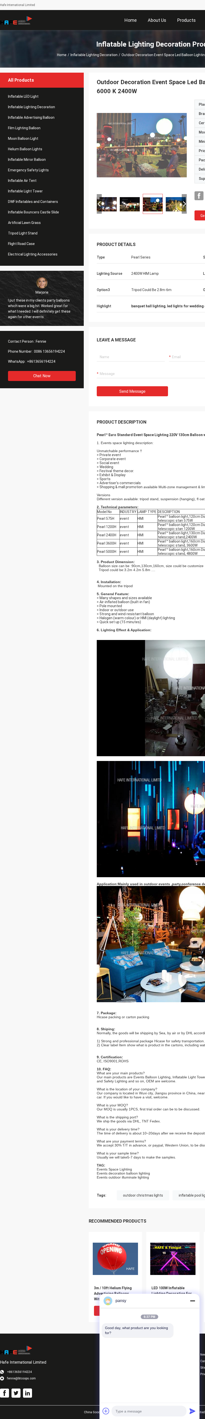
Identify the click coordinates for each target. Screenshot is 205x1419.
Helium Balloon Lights (25, 149)
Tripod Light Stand (23, 233)
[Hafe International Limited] (16, 20)
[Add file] (106, 1410)
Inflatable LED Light (23, 96)
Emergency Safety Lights (28, 170)
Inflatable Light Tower (25, 191)
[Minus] (193, 1301)
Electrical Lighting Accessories (33, 254)
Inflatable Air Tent (22, 181)
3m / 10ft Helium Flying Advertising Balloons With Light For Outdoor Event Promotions (113, 1294)
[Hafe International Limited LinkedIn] (27, 1393)
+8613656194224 (41, 361)
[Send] (192, 1410)
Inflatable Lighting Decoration (94, 55)
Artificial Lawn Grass (24, 223)
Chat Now (41, 375)
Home (61, 55)
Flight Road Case (21, 244)
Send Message (132, 391)
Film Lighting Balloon (24, 128)
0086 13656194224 (49, 351)
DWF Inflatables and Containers (33, 202)
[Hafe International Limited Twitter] (16, 1393)
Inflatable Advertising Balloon (31, 117)
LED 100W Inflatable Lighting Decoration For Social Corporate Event (172, 1293)
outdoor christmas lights (143, 1195)
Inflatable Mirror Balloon (27, 160)
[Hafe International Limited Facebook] (199, 195)
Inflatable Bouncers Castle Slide (33, 212)
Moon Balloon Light (23, 139)
